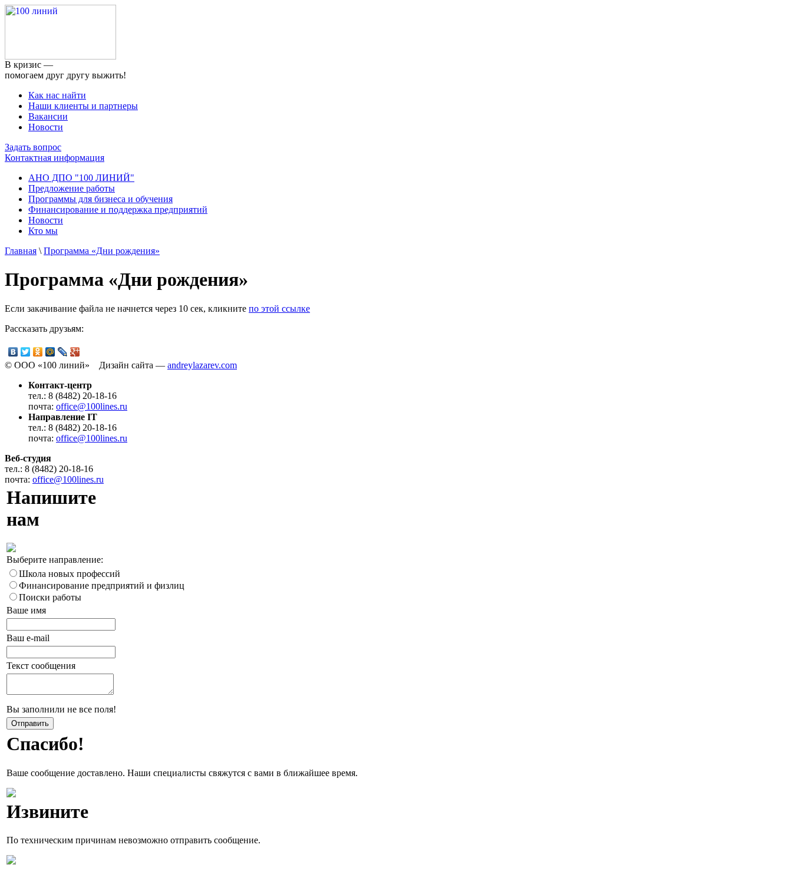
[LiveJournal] (63, 351)
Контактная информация (54, 158)
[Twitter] (25, 351)
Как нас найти (57, 95)
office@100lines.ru (91, 406)
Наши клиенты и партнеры (83, 106)
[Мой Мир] (50, 351)
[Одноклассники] (38, 351)
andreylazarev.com (202, 365)
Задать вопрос (33, 147)
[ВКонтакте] (13, 351)
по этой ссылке (279, 308)
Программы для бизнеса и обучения (100, 199)
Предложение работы (71, 188)
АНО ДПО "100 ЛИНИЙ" (81, 178)
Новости (45, 127)
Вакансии (48, 116)
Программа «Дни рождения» (102, 251)
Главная (21, 251)
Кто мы (43, 231)
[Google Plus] (75, 351)
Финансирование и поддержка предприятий (117, 209)
